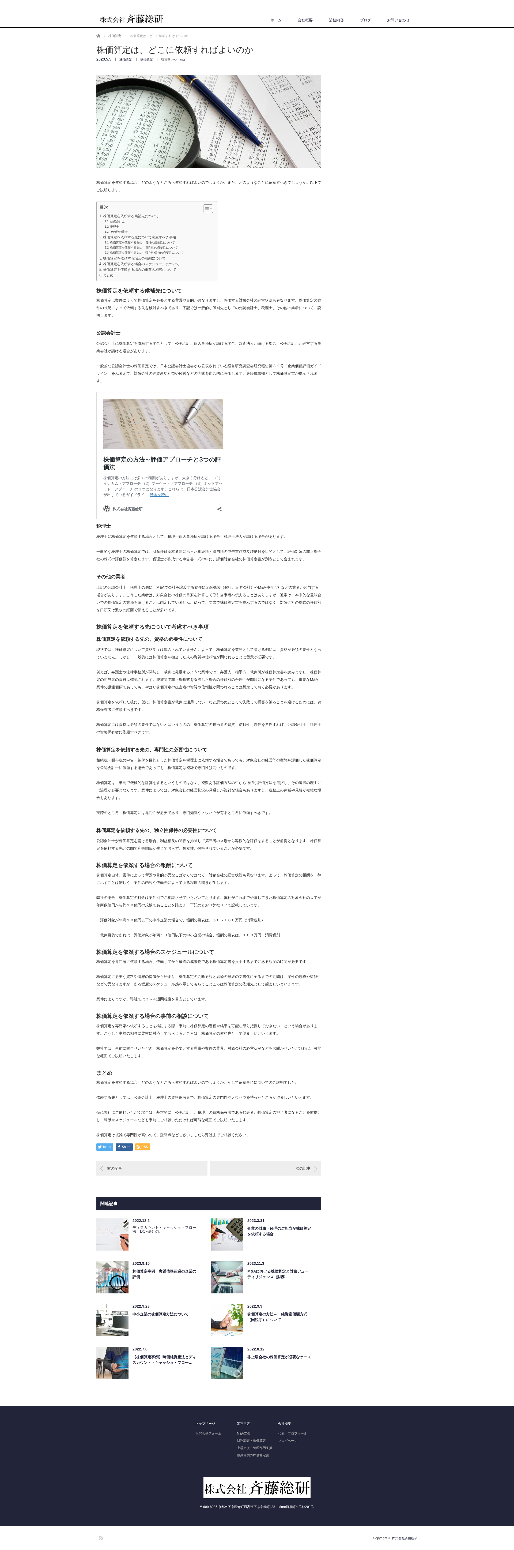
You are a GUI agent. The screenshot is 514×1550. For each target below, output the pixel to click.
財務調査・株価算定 (251, 1440)
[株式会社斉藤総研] (131, 19)
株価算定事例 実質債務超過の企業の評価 (164, 1274)
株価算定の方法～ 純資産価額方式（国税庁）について (277, 1317)
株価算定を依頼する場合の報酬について (134, 258)
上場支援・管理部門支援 (254, 1448)
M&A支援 (243, 1433)
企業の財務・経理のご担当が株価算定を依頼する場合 (279, 1231)
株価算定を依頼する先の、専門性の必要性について (144, 247)
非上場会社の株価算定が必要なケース (279, 1357)
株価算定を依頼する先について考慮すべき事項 (139, 237)
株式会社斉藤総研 (405, 1538)
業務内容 (336, 20)
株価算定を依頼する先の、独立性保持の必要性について (147, 252)
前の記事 (114, 1168)
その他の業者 (119, 231)
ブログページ (287, 1440)
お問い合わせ (398, 20)
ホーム (276, 20)
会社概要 (305, 20)
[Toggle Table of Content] (205, 208)
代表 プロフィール (292, 1433)
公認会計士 (117, 221)
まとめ (108, 275)
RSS (100, 1537)
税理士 (114, 226)
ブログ (365, 20)
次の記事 (303, 1168)
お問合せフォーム (208, 1433)
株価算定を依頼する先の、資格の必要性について (142, 242)
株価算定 (125, 59)
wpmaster (179, 59)
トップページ (205, 1423)
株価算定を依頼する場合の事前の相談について (139, 270)
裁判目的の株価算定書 (253, 1455)
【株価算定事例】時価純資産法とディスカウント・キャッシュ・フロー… (164, 1360)
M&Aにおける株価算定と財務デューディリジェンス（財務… (277, 1274)
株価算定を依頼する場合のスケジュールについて (141, 264)
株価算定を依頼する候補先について (131, 216)
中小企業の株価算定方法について (161, 1314)
